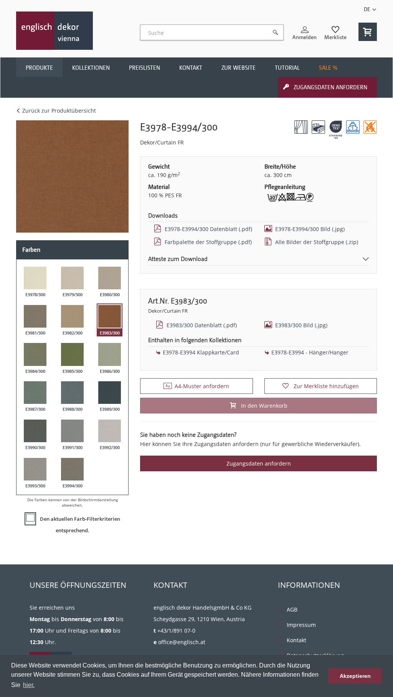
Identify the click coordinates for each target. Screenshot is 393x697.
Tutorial (287, 67)
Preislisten (144, 67)
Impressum (301, 624)
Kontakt (190, 67)
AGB (292, 609)
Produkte (39, 67)
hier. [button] (29, 685)
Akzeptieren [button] (355, 676)
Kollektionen (91, 67)
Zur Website (238, 67)
